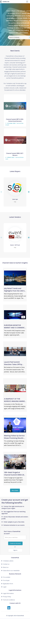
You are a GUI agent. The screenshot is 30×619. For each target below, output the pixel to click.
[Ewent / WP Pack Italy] (15, 234)
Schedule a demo (8, 561)
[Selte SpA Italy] (15, 188)
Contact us (6, 564)
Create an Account (15, 543)
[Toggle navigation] (27, 1)
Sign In (15, 550)
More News (15, 490)
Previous (1, 192)
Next (29, 192)
